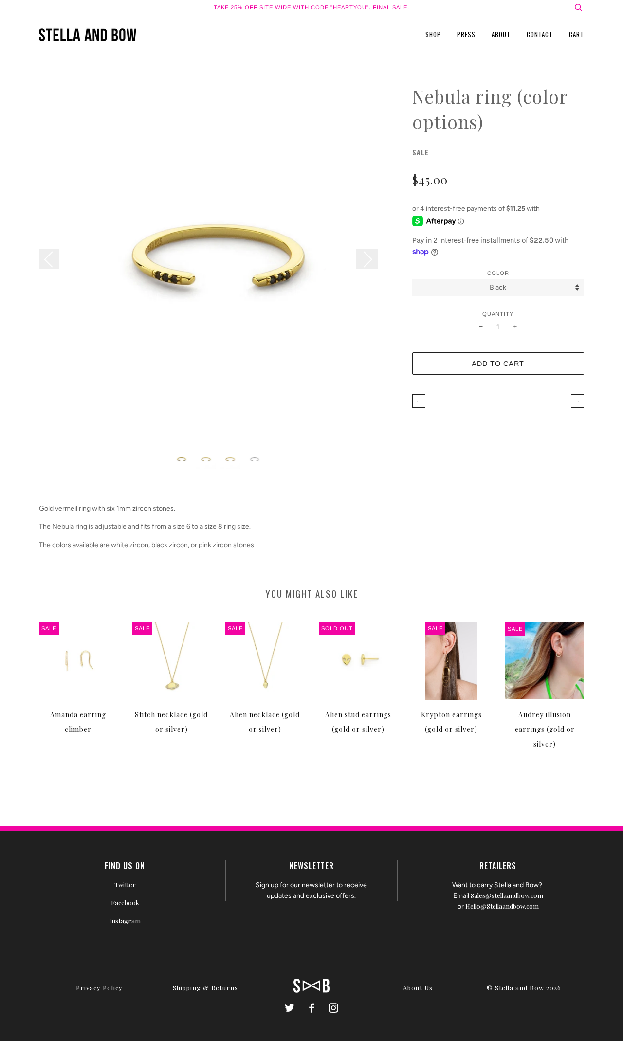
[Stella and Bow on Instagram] (334, 1009)
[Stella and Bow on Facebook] (312, 1009)
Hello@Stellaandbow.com (502, 906)
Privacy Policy (99, 988)
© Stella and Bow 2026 (524, 988)
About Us (418, 988)
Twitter (125, 884)
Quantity (497, 314)
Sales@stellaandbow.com (507, 895)
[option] (218, 263)
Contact (540, 34)
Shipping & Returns (205, 988)
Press (466, 34)
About (501, 34)
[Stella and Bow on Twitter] (290, 1009)
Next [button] (367, 258)
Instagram (125, 920)
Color (498, 273)
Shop (433, 34)
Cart (576, 34)
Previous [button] (54, 258)
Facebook (125, 902)
